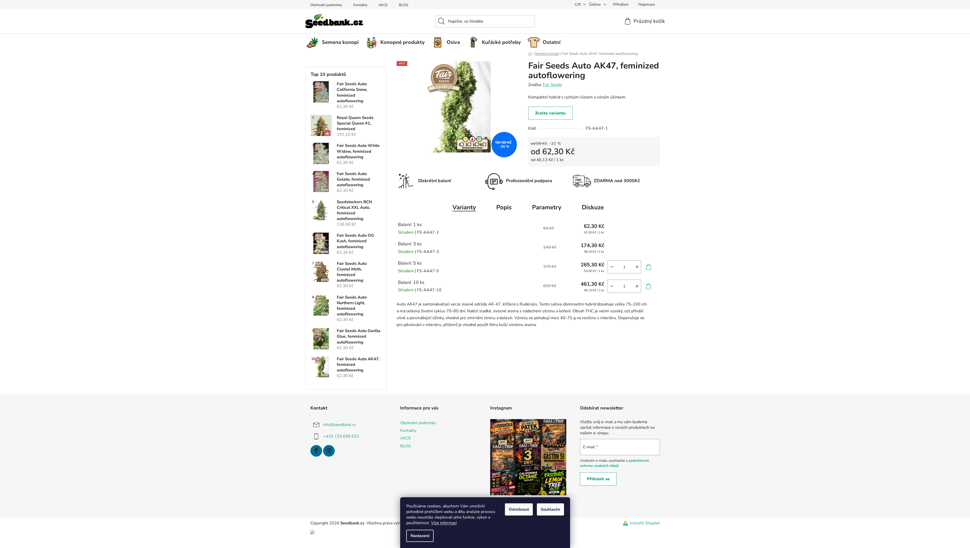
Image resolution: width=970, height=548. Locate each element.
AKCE (383, 5)
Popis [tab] (504, 207)
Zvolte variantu (550, 113)
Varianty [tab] (464, 207)
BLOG (403, 5)
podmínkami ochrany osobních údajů (614, 463)
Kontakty (360, 5)
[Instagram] (329, 451)
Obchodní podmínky (326, 5)
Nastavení (420, 536)
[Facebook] (316, 451)
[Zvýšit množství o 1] (637, 267)
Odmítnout (519, 509)
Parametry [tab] (546, 207)
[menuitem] (334, 42)
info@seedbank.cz (339, 424)
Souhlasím (550, 509)
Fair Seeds (552, 85)
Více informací (444, 523)
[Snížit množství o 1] (611, 267)
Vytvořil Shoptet (645, 523)
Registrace (647, 4)
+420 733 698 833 (341, 436)
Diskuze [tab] (593, 207)
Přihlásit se (598, 479)
